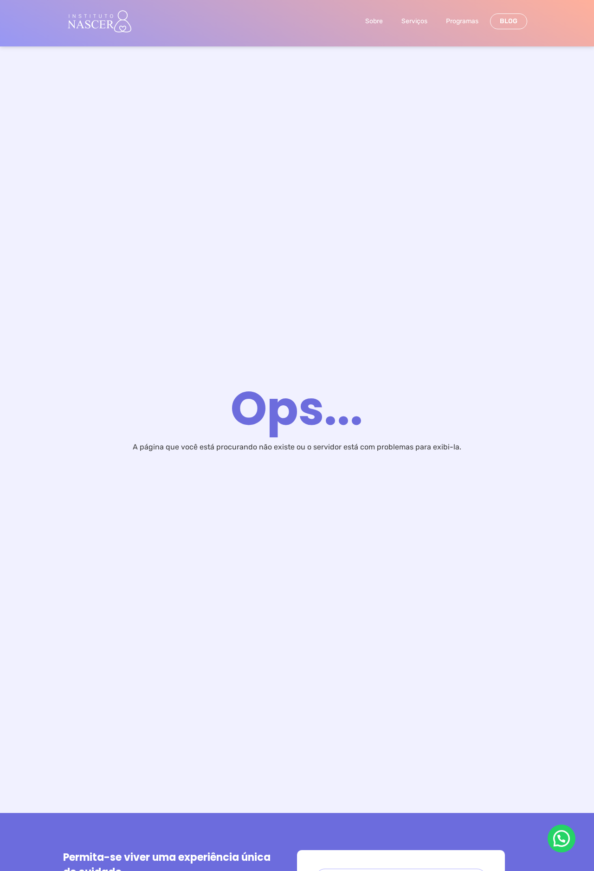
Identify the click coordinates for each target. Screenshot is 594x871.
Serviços (414, 21)
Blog (508, 21)
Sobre (374, 21)
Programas (462, 21)
